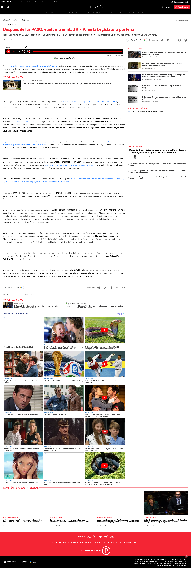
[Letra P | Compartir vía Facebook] (174, 40)
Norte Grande (116, 542)
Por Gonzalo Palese (9, 40)
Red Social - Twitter (89, 536)
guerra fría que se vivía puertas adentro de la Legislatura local (31, 142)
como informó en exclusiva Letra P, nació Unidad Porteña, (69, 165)
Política (15, 20)
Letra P (7, 20)
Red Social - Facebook (94, 536)
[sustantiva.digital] (34, 561)
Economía (62, 542)
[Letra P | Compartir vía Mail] (186, 40)
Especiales (70, 12)
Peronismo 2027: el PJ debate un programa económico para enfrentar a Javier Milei (158, 164)
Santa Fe (88, 542)
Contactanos (81, 536)
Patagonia (127, 542)
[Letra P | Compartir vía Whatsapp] (162, 40)
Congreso (136, 542)
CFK (28, 2)
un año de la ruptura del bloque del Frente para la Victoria (32, 66)
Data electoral (93, 12)
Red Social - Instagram (100, 536)
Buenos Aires (73, 542)
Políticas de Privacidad (179, 565)
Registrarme (183, 7)
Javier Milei (19, 2)
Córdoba (105, 542)
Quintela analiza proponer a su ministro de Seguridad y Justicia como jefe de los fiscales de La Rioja (158, 178)
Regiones (51, 12)
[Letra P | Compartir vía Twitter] (168, 40)
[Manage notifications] (186, 556)
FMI (34, 2)
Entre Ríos (96, 542)
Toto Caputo (43, 2)
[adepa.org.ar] (25, 562)
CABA (33, 294)
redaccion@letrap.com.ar (178, 563)
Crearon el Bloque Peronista (27, 121)
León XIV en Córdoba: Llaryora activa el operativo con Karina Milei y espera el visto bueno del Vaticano (158, 171)
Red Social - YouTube (106, 536)
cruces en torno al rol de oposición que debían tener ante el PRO (89, 101)
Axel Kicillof (54, 2)
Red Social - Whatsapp (112, 536)
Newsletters (137, 12)
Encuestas (116, 12)
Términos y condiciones (163, 565)
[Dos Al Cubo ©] (10, 561)
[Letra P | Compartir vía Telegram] (180, 40)
